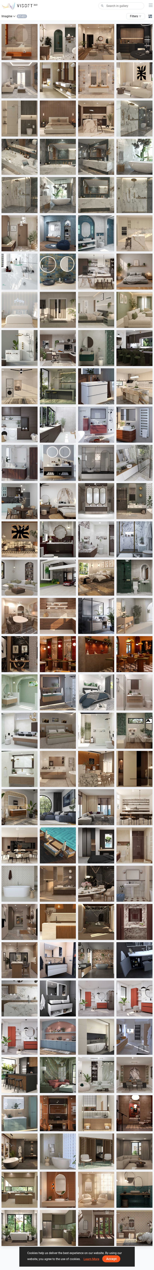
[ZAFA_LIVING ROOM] (96, 807)
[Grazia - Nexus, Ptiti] (134, 884)
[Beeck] (20, 998)
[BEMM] (134, 425)
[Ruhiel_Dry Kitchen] (20, 960)
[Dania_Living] (134, 1151)
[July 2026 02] (134, 998)
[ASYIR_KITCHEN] (20, 1190)
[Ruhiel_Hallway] (20, 922)
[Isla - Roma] (96, 1037)
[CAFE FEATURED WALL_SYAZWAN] (96, 654)
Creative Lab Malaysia (23, 56)
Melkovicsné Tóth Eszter (25, 1242)
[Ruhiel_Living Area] (96, 42)
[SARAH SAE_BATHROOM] (134, 692)
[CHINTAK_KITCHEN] (58, 922)
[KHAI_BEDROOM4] (58, 731)
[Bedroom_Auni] (134, 272)
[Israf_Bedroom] (58, 119)
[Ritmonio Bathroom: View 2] (134, 157)
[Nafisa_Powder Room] (134, 1190)
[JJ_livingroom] (96, 1190)
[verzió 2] (20, 1228)
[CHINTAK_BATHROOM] (96, 1113)
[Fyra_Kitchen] (20, 845)
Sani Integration (135, 132)
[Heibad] (58, 463)
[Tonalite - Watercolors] (58, 1190)
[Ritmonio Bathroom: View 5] (58, 157)
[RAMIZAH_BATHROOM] (96, 233)
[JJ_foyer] (134, 769)
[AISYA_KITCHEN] (134, 386)
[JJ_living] (134, 80)
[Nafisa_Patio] (96, 1151)
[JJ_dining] (96, 769)
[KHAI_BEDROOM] (96, 310)
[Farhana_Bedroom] (96, 692)
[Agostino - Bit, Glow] (58, 884)
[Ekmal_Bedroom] (96, 922)
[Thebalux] (20, 807)
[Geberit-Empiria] (96, 425)
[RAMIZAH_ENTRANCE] (96, 1228)
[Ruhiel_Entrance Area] (20, 654)
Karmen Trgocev (135, 1051)
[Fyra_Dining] (134, 807)
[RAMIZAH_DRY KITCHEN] (58, 1037)
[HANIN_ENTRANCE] (20, 233)
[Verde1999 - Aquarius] (58, 1151)
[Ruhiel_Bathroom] (58, 42)
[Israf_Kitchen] (58, 616)
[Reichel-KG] (134, 463)
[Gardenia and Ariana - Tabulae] (134, 1228)
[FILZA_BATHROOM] (58, 539)
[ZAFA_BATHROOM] (134, 845)
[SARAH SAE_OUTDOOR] (58, 845)
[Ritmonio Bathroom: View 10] (134, 195)
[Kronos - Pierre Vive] (20, 884)
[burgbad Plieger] (20, 1113)
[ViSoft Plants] (58, 807)
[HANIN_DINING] (134, 1075)
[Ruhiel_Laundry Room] (20, 386)
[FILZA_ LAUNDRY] (58, 425)
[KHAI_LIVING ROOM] (134, 310)
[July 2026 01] (96, 998)
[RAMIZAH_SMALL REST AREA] (58, 233)
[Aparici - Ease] (134, 616)
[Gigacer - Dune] (58, 1113)
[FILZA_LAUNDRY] (20, 425)
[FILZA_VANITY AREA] (96, 501)
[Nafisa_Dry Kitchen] (58, 1228)
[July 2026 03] (20, 1037)
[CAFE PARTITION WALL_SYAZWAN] (58, 654)
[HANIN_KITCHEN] (96, 272)
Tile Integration (57, 94)
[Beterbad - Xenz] (96, 960)
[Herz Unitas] (96, 616)
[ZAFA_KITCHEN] (134, 233)
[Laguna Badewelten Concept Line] (134, 960)
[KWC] (20, 272)
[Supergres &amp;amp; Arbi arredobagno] (134, 1037)
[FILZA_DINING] (134, 348)
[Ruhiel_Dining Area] (96, 884)
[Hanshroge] (96, 386)
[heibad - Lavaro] (58, 960)
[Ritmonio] (20, 348)
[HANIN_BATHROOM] (96, 348)
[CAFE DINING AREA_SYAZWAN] (134, 654)
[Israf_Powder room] (134, 922)
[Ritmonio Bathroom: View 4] (20, 157)
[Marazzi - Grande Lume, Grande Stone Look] (58, 80)
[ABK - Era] (96, 80)
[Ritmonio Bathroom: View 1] (20, 195)
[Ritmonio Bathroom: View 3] (96, 157)
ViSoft (90, 1012)
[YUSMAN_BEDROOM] (96, 578)
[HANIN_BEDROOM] (58, 501)
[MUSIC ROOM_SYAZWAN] (134, 1113)
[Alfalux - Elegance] (58, 386)
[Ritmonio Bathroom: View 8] (134, 119)
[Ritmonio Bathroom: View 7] (58, 195)
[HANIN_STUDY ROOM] (58, 348)
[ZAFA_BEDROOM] (96, 845)
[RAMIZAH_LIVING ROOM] (20, 578)
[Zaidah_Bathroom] (20, 42)
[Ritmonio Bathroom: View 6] (96, 195)
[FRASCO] (58, 272)
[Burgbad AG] (20, 463)
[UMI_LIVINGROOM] (20, 80)
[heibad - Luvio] (58, 998)
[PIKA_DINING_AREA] (20, 616)
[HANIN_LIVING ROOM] (96, 1075)
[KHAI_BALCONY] (58, 310)
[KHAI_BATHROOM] (134, 578)
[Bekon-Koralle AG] (58, 692)
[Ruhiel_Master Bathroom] (134, 501)
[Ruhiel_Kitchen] (134, 42)
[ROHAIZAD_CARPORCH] (58, 578)
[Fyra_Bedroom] (20, 310)
